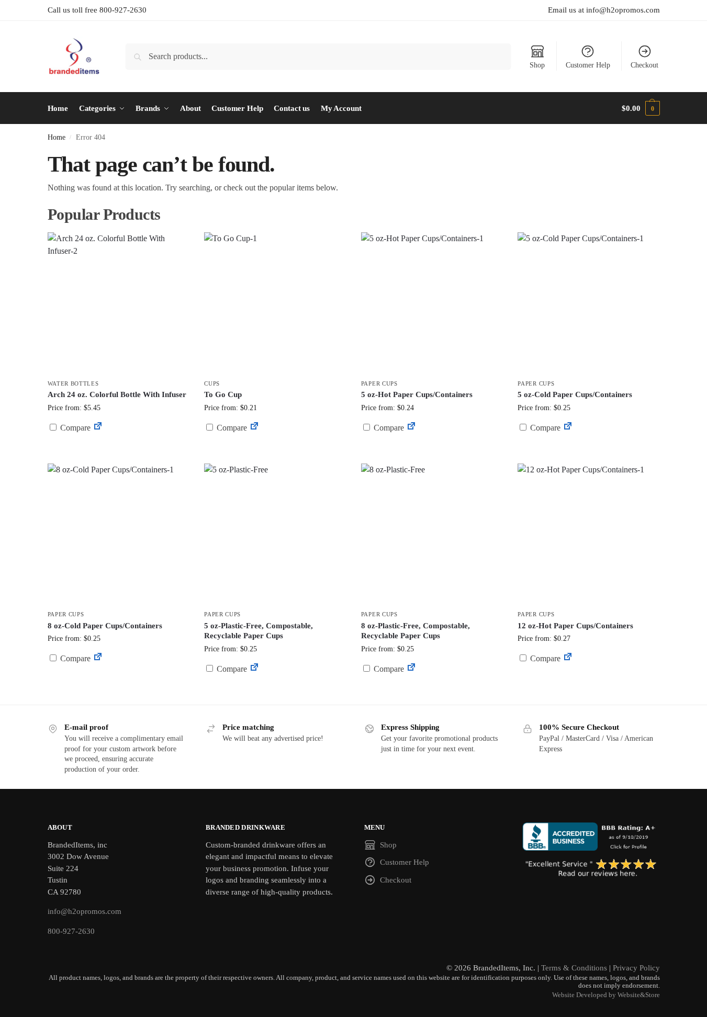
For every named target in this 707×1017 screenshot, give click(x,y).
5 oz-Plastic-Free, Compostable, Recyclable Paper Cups (258, 631)
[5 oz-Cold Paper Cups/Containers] (588, 303)
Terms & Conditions (574, 968)
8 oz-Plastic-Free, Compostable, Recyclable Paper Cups (415, 631)
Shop (537, 65)
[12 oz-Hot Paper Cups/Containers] (588, 534)
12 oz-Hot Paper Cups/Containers (575, 626)
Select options (274, 453)
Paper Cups (379, 383)
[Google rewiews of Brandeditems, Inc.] (591, 868)
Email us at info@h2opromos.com (604, 10)
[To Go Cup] (274, 303)
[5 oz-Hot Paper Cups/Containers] (431, 303)
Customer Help (588, 65)
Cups (212, 383)
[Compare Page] (98, 427)
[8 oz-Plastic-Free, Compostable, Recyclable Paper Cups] (431, 534)
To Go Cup (223, 394)
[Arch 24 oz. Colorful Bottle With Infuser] (118, 303)
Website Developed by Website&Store (606, 995)
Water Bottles (73, 383)
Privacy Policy (636, 968)
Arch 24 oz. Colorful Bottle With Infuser (117, 394)
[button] (640, 108)
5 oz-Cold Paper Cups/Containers (575, 394)
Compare (74, 427)
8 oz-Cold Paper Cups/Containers (105, 626)
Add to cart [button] (431, 447)
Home (56, 137)
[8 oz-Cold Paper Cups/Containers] (118, 534)
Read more (117, 453)
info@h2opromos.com (84, 911)
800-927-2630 (71, 931)
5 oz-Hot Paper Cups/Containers (417, 394)
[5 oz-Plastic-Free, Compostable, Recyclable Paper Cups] (274, 534)
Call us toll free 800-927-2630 (97, 10)
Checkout (644, 65)
